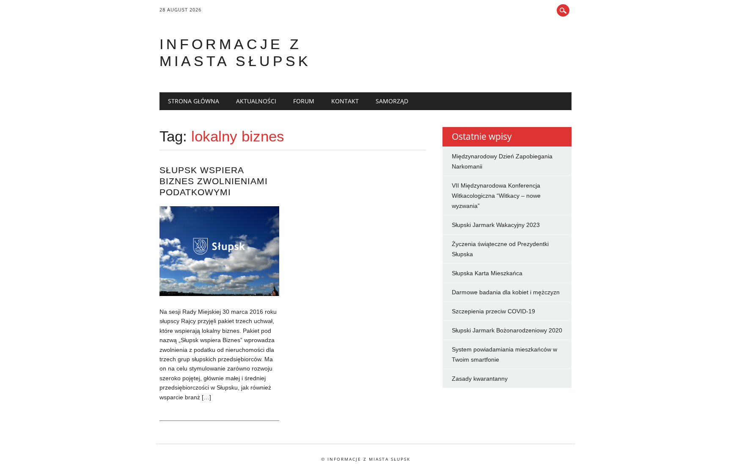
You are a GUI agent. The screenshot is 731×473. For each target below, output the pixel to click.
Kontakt (345, 101)
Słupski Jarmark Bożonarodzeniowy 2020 (507, 330)
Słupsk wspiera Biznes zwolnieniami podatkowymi (213, 181)
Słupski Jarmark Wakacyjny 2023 (496, 224)
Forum (303, 101)
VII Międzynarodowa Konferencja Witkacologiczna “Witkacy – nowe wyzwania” (496, 195)
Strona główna (193, 101)
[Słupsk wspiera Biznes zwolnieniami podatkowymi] (219, 293)
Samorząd (392, 101)
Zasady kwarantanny (480, 378)
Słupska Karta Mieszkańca (487, 273)
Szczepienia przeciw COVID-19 (493, 311)
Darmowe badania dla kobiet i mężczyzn (506, 292)
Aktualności (256, 101)
